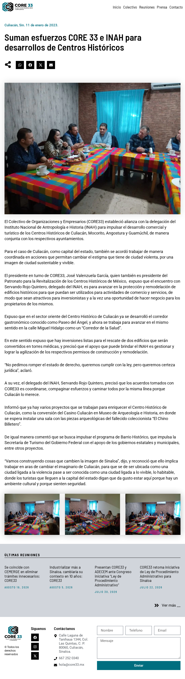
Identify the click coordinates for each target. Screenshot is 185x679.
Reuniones (147, 7)
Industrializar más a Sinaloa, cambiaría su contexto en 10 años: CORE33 (66, 574)
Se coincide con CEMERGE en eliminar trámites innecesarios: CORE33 (22, 574)
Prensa (162, 7)
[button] (20, 65)
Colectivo (130, 7)
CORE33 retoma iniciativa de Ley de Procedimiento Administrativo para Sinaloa (159, 574)
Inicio (117, 7)
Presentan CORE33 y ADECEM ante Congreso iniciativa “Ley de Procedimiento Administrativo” (113, 576)
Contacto (176, 7)
